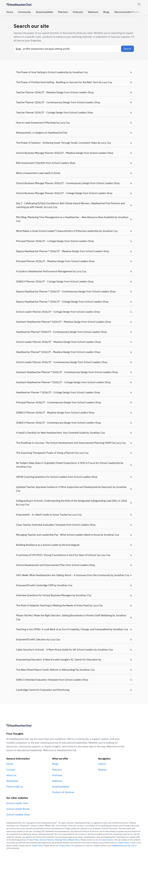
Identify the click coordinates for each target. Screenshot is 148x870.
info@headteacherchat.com (123, 845)
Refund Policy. (74, 840)
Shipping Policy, (61, 840)
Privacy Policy (64, 845)
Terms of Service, (47, 840)
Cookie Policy (123, 842)
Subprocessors (107, 840)
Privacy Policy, (33, 840)
